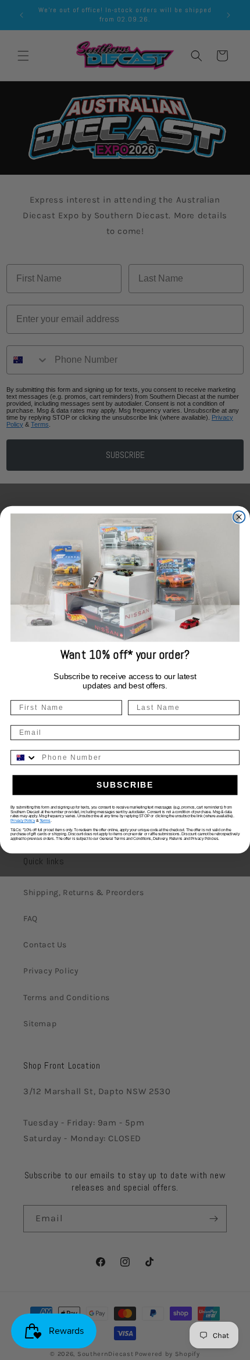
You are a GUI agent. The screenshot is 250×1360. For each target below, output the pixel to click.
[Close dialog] (239, 517)
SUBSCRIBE (125, 785)
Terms (45, 821)
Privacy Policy (22, 821)
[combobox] (24, 758)
